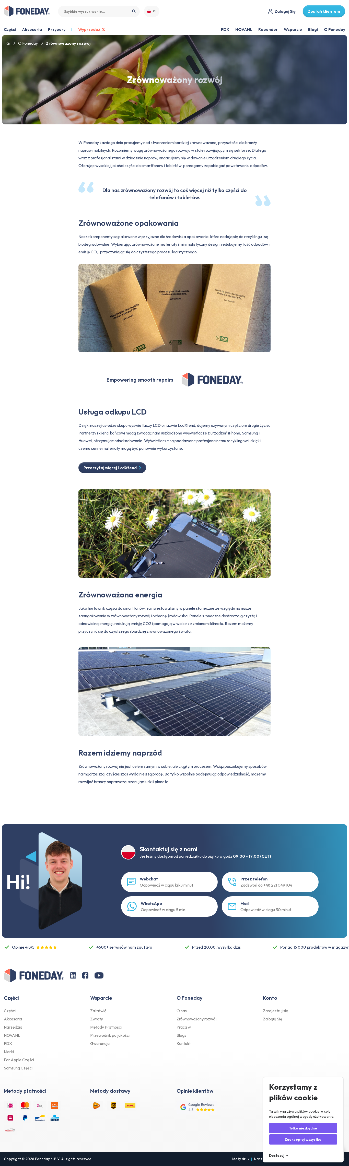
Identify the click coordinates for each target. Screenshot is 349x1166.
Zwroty (96, 1018)
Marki (9, 1051)
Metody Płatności (106, 1027)
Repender (268, 29)
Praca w (184, 1027)
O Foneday (334, 29)
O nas (182, 1010)
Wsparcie (293, 29)
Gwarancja (100, 1043)
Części (10, 1010)
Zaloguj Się (272, 1018)
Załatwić (98, 1010)
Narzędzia (13, 1027)
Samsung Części (18, 1067)
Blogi (313, 29)
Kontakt (184, 1043)
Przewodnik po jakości (110, 1035)
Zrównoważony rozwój (196, 1018)
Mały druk (240, 1159)
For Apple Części (19, 1059)
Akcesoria (13, 1018)
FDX (225, 29)
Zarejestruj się (275, 1010)
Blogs (181, 1035)
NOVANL (243, 29)
